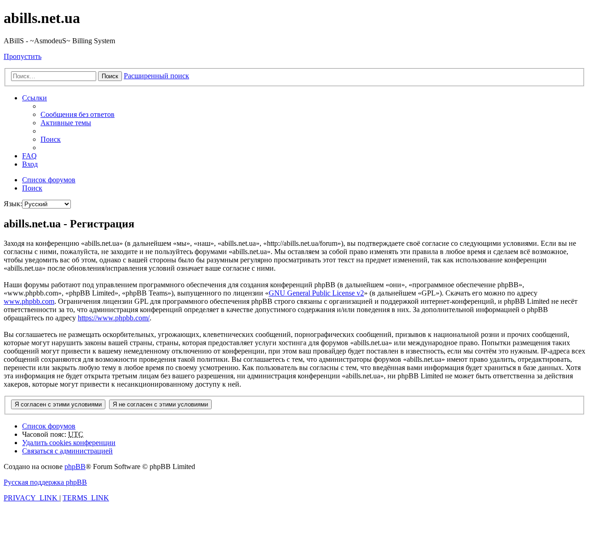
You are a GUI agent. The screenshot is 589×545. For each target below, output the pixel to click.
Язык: (13, 204)
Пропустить (22, 56)
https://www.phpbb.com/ (114, 318)
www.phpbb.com (29, 301)
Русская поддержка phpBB (45, 482)
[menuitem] (77, 114)
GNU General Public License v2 (316, 293)
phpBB (75, 466)
